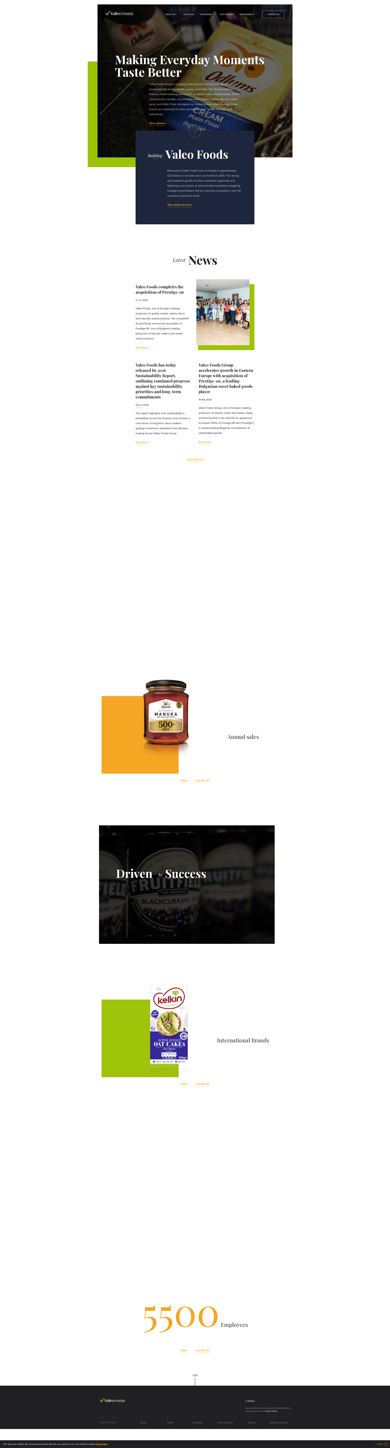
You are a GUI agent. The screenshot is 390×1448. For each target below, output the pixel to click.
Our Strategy (227, 14)
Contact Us (273, 14)
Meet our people (141, 1238)
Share (184, 780)
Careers (143, 1422)
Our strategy (161, 912)
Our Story (188, 14)
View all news (195, 459)
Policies (170, 1422)
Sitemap (251, 1422)
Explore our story (195, 652)
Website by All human (279, 1422)
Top (195, 1375)
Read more (142, 347)
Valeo (119, 13)
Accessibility (197, 1422)
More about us (157, 123)
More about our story (179, 204)
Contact (250, 1400)
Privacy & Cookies (224, 1422)
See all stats (202, 780)
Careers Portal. (271, 1411)
